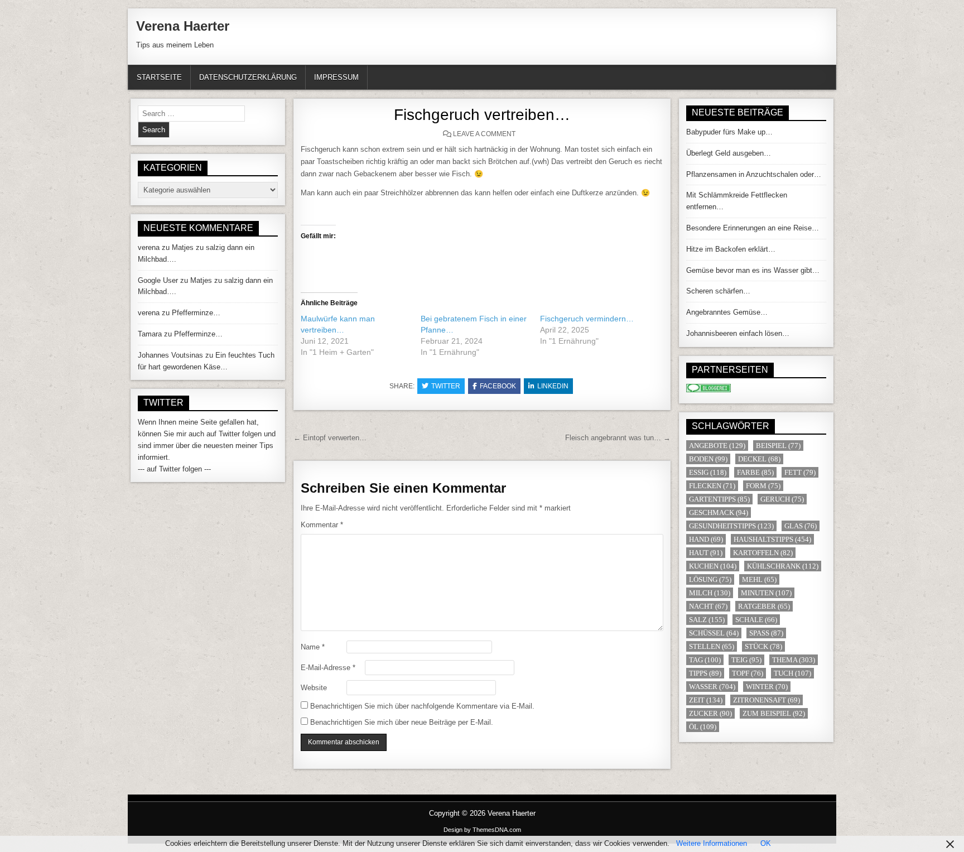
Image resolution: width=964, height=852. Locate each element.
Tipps (705, 673)
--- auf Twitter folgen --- (174, 469)
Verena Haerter (182, 25)
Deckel (759, 459)
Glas (800, 526)
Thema (793, 660)
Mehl (759, 579)
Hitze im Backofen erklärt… (730, 249)
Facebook (498, 386)
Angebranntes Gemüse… (727, 312)
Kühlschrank (782, 566)
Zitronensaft (766, 700)
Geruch (782, 499)
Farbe (755, 472)
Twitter (445, 386)
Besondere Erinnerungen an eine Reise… (752, 228)
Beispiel (778, 445)
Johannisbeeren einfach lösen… (737, 333)
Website (314, 687)
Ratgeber (764, 606)
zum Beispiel (774, 713)
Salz (707, 619)
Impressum (336, 77)
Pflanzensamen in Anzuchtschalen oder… (753, 174)
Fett (800, 472)
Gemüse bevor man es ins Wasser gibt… (753, 270)
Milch (709, 593)
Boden (708, 459)
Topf (747, 673)
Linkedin (552, 386)
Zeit (705, 700)
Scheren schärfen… (718, 291)
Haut (705, 552)
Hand (706, 539)
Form (763, 486)
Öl (702, 727)
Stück (763, 646)
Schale (756, 619)
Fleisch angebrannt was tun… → (618, 438)
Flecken (712, 486)
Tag (705, 660)
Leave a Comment (484, 134)
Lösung (710, 579)
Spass (766, 633)
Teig (746, 660)
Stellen (711, 646)
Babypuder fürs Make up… (729, 132)
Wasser (712, 686)
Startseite (159, 77)
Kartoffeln (763, 552)
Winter (767, 686)
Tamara (150, 334)
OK (765, 843)
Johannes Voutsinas (170, 355)
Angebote (717, 445)
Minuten (766, 593)
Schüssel (714, 633)
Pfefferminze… (196, 313)
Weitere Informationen (711, 843)
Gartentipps (719, 499)
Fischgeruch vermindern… (587, 318)
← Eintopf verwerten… (330, 438)
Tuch (792, 673)
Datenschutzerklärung (248, 77)
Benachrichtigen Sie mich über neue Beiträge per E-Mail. (401, 722)
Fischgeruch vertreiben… (482, 114)
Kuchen (712, 566)
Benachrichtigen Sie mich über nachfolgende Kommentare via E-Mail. (422, 706)
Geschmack (718, 512)
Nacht (708, 606)
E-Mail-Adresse (328, 667)
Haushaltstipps (772, 539)
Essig (707, 472)
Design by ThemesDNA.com (482, 829)
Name (313, 647)
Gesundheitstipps (731, 526)
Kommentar (322, 525)
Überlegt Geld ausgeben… (728, 153)
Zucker (710, 713)
